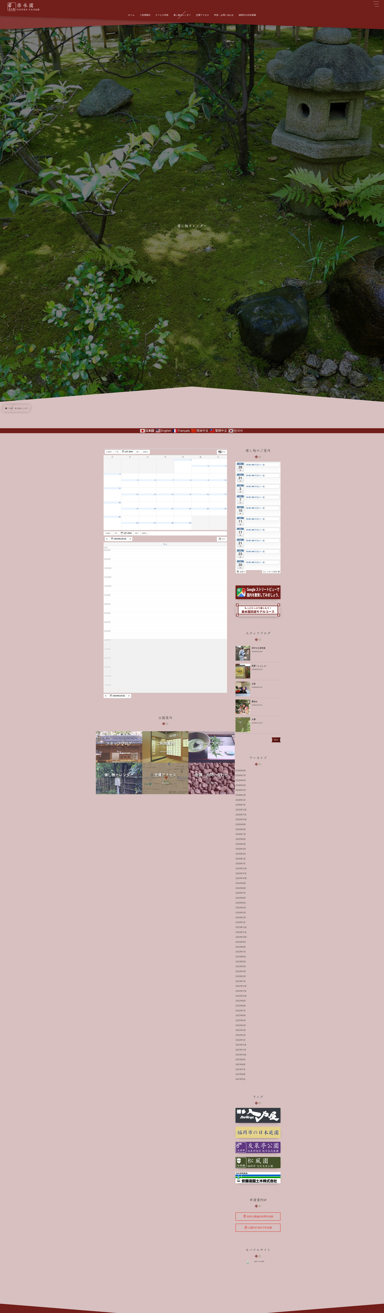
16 (208, 494)
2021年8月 (240, 1064)
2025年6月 (241, 839)
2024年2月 (241, 917)
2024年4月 (241, 908)
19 (137, 509)
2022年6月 (241, 1015)
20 (155, 509)
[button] (241, 571)
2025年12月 (241, 810)
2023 (109, 452)
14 (172, 494)
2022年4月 (241, 1025)
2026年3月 (241, 795)
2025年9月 (241, 824)
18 (119, 503)
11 (119, 488)
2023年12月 (241, 927)
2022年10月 (241, 996)
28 (172, 523)
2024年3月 (241, 912)
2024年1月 (241, 922)
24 (225, 509)
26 (137, 523)
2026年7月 (241, 775)
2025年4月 (241, 849)
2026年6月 (241, 780)
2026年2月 (241, 800)
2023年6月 (241, 957)
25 (119, 517)
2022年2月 (241, 1035)
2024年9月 (241, 883)
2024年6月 (241, 898)
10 (225, 480)
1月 (117, 452)
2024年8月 (241, 888)
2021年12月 (241, 1045)
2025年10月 (241, 819)
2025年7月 (241, 834)
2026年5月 (241, 785)
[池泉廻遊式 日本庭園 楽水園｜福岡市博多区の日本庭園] (25, 6)
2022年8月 (241, 1006)
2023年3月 (241, 971)
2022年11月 (241, 991)
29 (190, 523)
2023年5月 (241, 961)
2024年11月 (241, 873)
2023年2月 (241, 976)
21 (172, 509)
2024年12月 (241, 868)
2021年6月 (240, 1074)
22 (190, 509)
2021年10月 (241, 1055)
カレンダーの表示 (270, 571)
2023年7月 (241, 952)
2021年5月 (240, 1079)
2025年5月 (241, 844)
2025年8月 (241, 829)
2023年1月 (241, 981)
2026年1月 (240, 805)
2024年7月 (241, 893)
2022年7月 (241, 1011)
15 (190, 494)
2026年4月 (241, 790)
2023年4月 (241, 966)
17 (225, 494)
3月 (137, 452)
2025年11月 (241, 815)
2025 (145, 452)
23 (208, 509)
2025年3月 (241, 854)
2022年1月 (240, 1040)
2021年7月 (240, 1069)
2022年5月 (241, 1020)
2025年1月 (240, 863)
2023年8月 (241, 947)
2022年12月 (241, 986)
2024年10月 (241, 878)
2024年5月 (241, 903)
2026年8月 (241, 770)
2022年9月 (241, 1001)
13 (155, 494)
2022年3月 (241, 1030)
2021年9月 (240, 1059)
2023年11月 (241, 932)
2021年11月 (241, 1050)
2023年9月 (241, 942)
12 (137, 494)
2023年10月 (241, 937)
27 (155, 523)
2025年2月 (241, 859)
